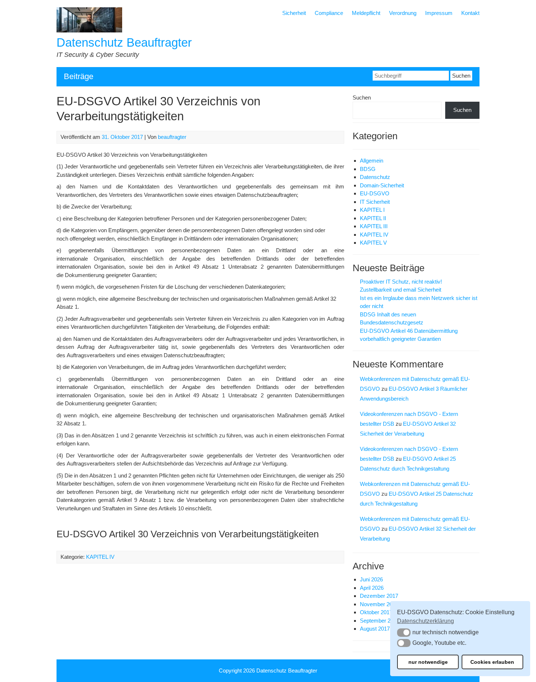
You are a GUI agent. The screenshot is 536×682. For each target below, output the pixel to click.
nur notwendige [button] (428, 662)
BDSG (368, 169)
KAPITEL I (372, 210)
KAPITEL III (374, 226)
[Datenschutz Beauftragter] (89, 30)
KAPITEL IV (100, 557)
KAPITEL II (373, 218)
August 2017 (375, 629)
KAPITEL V (373, 242)
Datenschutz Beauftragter (124, 42)
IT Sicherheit (375, 202)
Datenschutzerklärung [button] (425, 621)
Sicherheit (294, 13)
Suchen (362, 97)
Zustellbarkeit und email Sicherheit (400, 290)
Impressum (439, 13)
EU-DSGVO (374, 193)
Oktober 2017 (376, 612)
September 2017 (379, 620)
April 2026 (372, 588)
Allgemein (371, 160)
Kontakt (470, 13)
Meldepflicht (366, 13)
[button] (404, 632)
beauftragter (172, 137)
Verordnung (402, 13)
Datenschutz (375, 177)
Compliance (329, 13)
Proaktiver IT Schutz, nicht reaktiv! (401, 281)
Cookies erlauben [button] (492, 662)
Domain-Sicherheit (382, 185)
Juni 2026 (371, 579)
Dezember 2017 (379, 596)
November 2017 (379, 604)
